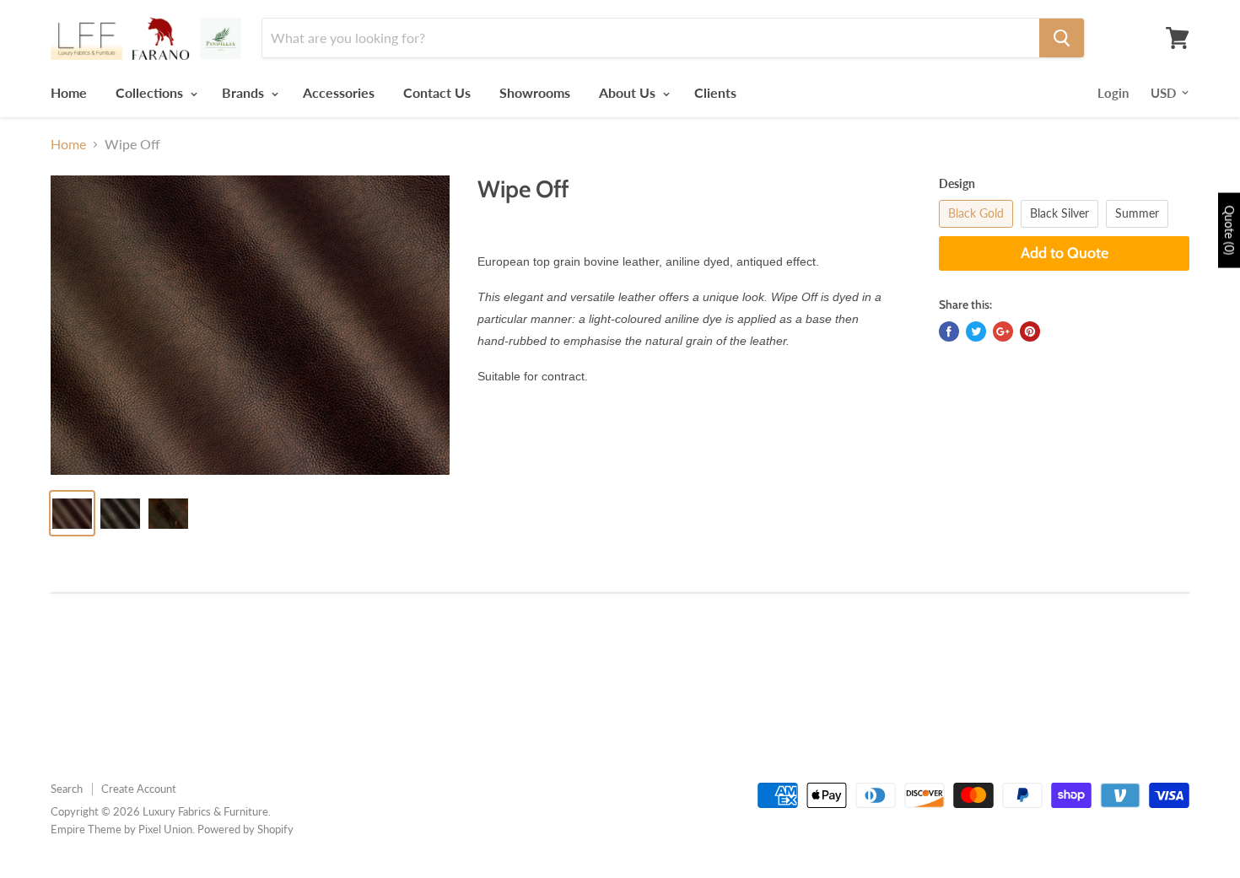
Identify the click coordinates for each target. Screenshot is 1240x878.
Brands (244, 92)
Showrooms (534, 92)
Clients (715, 92)
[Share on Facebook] (949, 331)
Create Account (138, 788)
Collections (151, 92)
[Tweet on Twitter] (976, 331)
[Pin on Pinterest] (1030, 331)
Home (69, 92)
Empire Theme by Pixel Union (121, 829)
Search (67, 788)
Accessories (339, 92)
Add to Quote (1064, 253)
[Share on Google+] (1003, 331)
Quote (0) (1229, 231)
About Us (629, 92)
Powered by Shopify (245, 829)
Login (1113, 92)
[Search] (1061, 38)
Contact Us (437, 92)
